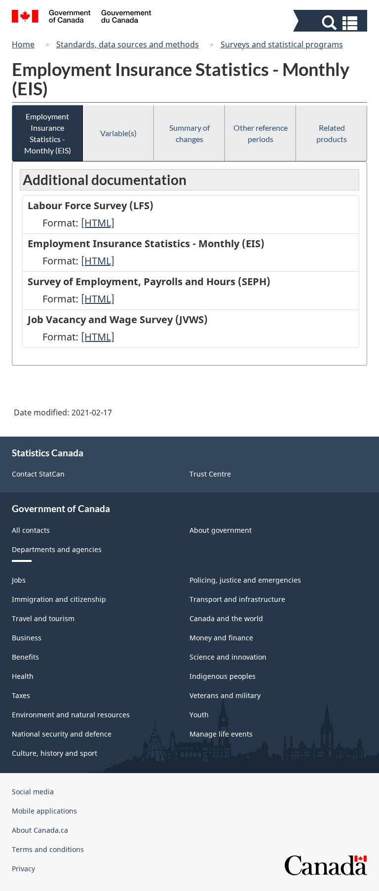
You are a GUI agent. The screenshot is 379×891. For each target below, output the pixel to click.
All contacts (31, 530)
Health (23, 676)
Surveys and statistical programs (282, 44)
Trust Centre (210, 474)
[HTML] (97, 222)
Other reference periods (260, 133)
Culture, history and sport (54, 753)
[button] (331, 23)
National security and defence (62, 734)
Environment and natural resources (71, 714)
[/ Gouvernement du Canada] (82, 18)
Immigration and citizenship (59, 599)
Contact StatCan (38, 474)
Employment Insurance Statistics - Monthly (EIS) (47, 133)
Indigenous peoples (223, 676)
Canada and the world (226, 618)
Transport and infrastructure (237, 599)
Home (23, 44)
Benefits (25, 657)
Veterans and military (225, 695)
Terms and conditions (48, 849)
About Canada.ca (40, 830)
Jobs (19, 580)
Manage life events (221, 734)
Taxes (21, 695)
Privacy (23, 868)
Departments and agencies (57, 549)
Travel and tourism (43, 618)
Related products (331, 133)
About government (221, 530)
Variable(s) (118, 133)
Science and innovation (228, 657)
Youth (199, 714)
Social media (33, 791)
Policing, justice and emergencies (245, 580)
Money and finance (221, 637)
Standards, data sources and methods (127, 44)
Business (26, 637)
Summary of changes (189, 133)
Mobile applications (44, 811)
